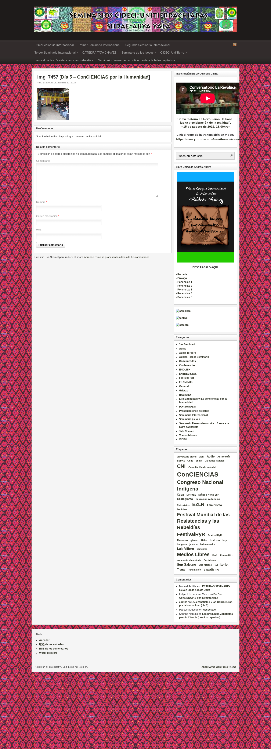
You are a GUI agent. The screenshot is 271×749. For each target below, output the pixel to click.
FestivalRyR (186, 377)
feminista (182, 509)
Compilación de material (202, 467)
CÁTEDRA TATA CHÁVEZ (99, 52)
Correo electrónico (47, 216)
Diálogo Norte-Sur (208, 494)
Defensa (191, 494)
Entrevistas (183, 505)
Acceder (44, 640)
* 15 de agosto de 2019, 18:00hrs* (205, 126)
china (199, 460)
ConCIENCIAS (197, 474)
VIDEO (183, 439)
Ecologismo (185, 498)
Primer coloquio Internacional (54, 45)
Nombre (41, 202)
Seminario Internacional (193, 415)
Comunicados (187, 361)
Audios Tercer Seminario (194, 356)
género (194, 540)
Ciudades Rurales (214, 460)
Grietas (183, 390)
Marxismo (202, 549)
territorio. (221, 564)
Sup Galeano (186, 564)
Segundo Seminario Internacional (147, 45)
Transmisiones (188, 435)
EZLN (198, 504)
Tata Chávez (186, 431)
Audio (182, 348)
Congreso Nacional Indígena (200, 486)
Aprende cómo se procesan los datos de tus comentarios (116, 257)
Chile (190, 460)
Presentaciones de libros (194, 410)
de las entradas (51, 644)
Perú (214, 555)
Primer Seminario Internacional (99, 45)
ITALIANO (185, 394)
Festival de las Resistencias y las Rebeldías (64, 60)
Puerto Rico (226, 555)
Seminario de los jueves (136, 53)
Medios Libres (193, 554)
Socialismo (210, 560)
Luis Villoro (185, 548)
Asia (201, 456)
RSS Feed (235, 45)
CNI (181, 466)
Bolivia (181, 460)
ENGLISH (184, 369)
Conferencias (187, 365)
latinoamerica (207, 544)
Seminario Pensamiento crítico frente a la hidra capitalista (136, 60)
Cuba (180, 494)
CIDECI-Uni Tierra (171, 53)
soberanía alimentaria (189, 560)
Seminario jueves (189, 419)
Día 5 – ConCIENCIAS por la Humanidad (104, 77)
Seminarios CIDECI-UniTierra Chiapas (135, 19)
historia (215, 540)
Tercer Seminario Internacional (54, 53)
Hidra (204, 540)
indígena (182, 544)
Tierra (181, 569)
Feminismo (214, 505)
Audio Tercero (187, 352)
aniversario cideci (186, 456)
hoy (225, 540)
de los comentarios (53, 648)
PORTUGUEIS (187, 406)
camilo (183, 602)
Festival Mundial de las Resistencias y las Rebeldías (203, 521)
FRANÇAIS (185, 382)
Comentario (43, 160)
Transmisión (194, 569)
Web (38, 230)
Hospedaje (209, 609)
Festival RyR (215, 535)
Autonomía (223, 456)
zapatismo (211, 569)
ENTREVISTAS (188, 373)
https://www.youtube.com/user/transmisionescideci (213, 139)
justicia (193, 544)
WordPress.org (48, 652)
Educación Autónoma (208, 499)
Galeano (182, 540)
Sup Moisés (205, 565)
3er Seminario (187, 344)
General (184, 386)
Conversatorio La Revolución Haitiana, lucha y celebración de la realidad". (205, 120)
